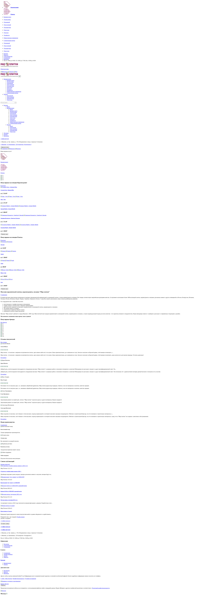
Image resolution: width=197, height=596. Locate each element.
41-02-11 (5, 521)
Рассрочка (6, 544)
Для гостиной (7, 24)
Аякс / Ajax (3, 199)
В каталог (3, 185)
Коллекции (7, 570)
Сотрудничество (8, 56)
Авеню (2, 254)
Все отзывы (4, 342)
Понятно (3, 585)
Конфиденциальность (18, 578)
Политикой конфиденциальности (101, 588)
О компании (7, 57)
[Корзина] (18, 148)
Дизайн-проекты (8, 554)
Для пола (6, 32)
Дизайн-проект (21, 517)
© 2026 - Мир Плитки (6, 578)
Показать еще (4, 234)
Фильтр (7, 584)
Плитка (6, 94)
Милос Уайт (3, 272)
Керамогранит (7, 79)
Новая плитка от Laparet (6, 511)
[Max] (15, 71)
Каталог (6, 53)
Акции (5, 555)
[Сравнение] (4, 148)
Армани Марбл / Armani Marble (8, 208)
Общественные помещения (11, 38)
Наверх (2, 584)
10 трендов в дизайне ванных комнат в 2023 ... (11, 471)
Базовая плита (7, 17)
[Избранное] (11, 148)
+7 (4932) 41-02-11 (5, 526)
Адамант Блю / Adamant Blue (7, 190)
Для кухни (6, 30)
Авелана (2, 244)
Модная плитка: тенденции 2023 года (9, 500)
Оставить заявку (5, 523)
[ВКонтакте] (4, 71)
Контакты (6, 59)
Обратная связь (5, 69)
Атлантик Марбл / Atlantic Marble (8, 227)
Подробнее (3, 357)
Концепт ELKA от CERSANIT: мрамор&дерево (11, 491)
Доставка (6, 133)
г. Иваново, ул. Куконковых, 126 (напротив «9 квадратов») (16, 144)
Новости (6, 55)
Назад (8, 106)
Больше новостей (5, 464)
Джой (2, 263)
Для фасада (7, 35)
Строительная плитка (9, 40)
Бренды (6, 572)
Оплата (6, 134)
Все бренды (4, 322)
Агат (2, 282)
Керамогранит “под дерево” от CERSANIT (10, 482)
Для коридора (7, 27)
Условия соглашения (30, 578)
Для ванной (7, 22)
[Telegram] (11, 71)
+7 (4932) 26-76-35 (5, 138)
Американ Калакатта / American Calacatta (10, 218)
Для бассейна (7, 19)
